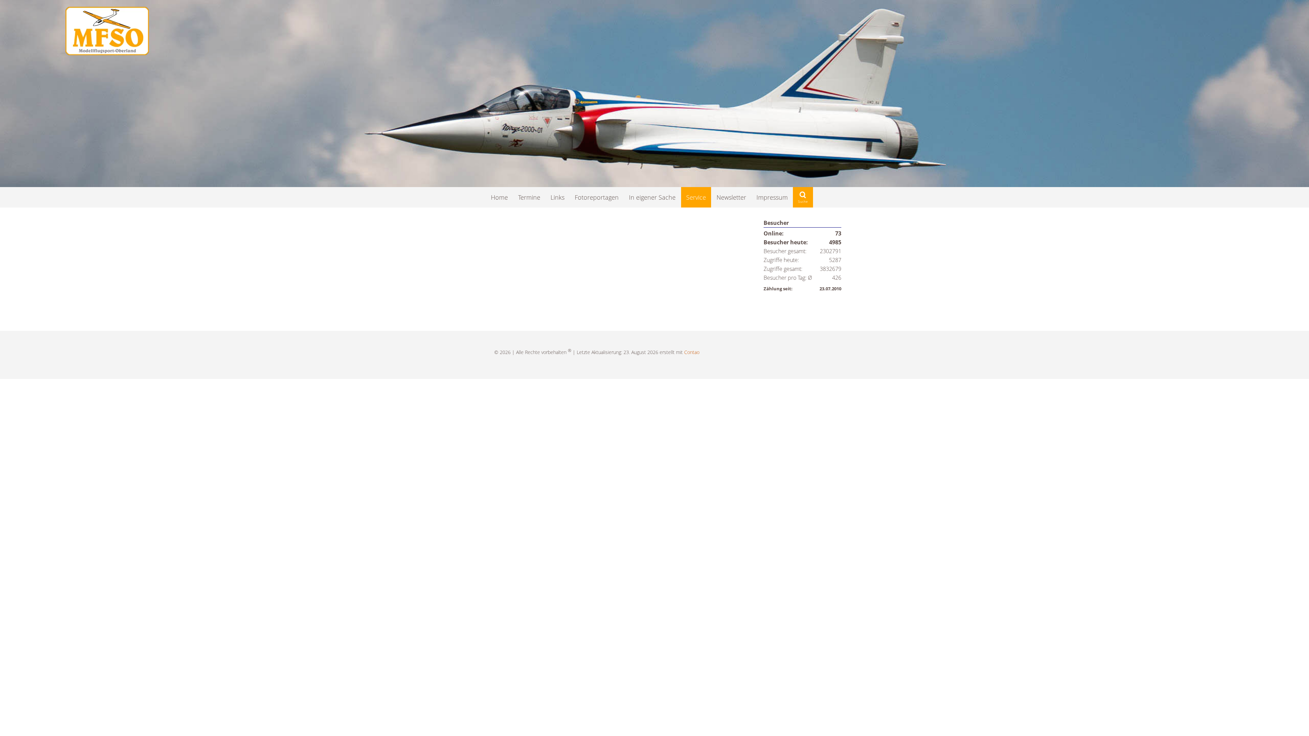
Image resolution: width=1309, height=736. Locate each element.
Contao (691, 352)
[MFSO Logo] (107, 53)
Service (696, 197)
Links (558, 197)
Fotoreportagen (597, 197)
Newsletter (731, 197)
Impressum (772, 197)
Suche (803, 197)
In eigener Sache (652, 197)
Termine (529, 197)
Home (499, 197)
